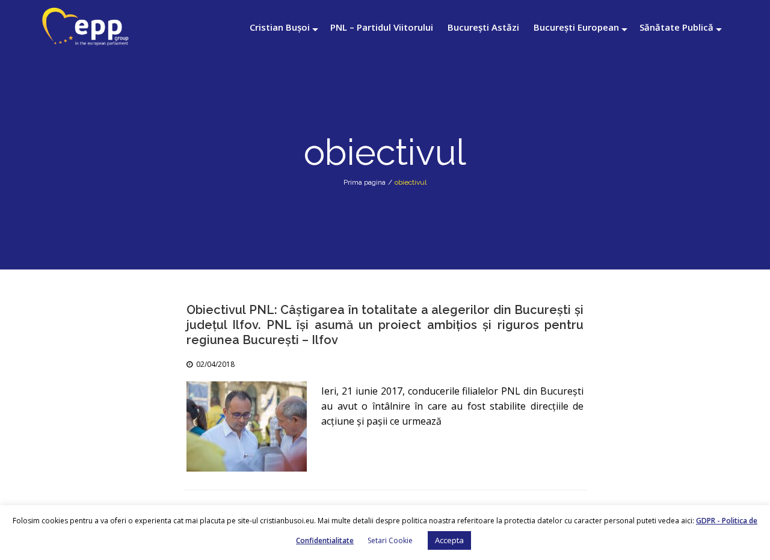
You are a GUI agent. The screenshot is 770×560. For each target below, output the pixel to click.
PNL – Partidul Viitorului (381, 27)
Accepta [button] (449, 540)
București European (576, 27)
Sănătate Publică (676, 27)
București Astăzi (483, 27)
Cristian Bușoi (280, 27)
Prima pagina (364, 182)
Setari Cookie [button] (390, 540)
